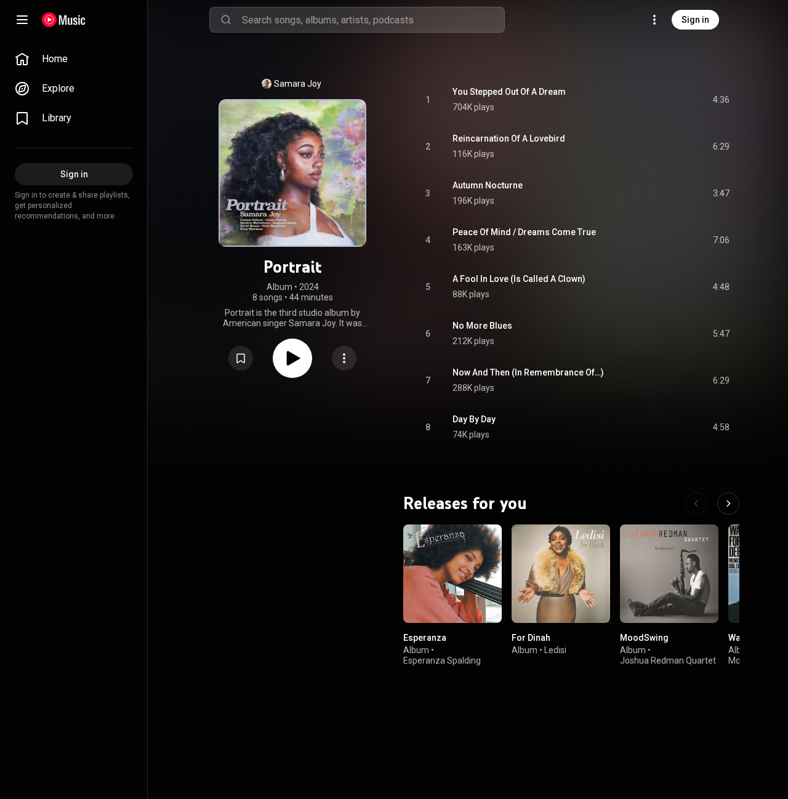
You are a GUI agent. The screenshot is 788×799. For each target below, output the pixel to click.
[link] (74, 59)
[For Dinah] (561, 573)
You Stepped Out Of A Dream (509, 92)
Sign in (695, 20)
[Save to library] (240, 358)
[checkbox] (721, 99)
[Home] (64, 19)
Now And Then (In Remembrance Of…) (528, 372)
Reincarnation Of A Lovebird (508, 138)
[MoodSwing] (669, 573)
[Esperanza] (452, 573)
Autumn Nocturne (487, 185)
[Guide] (22, 19)
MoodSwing (644, 638)
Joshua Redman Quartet (668, 660)
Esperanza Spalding (442, 660)
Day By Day (474, 419)
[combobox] (373, 19)
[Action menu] (344, 358)
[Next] (728, 503)
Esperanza (424, 638)
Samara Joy (297, 84)
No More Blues (482, 326)
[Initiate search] (226, 20)
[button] (240, 358)
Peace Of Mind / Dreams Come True (524, 232)
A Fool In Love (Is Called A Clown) (518, 279)
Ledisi (555, 650)
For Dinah (531, 638)
